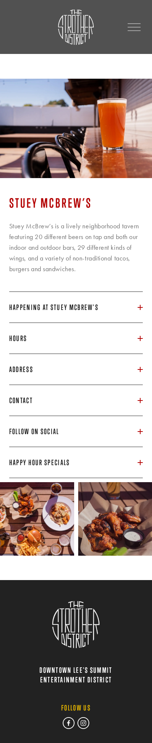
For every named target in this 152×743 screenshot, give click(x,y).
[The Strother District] (83, 723)
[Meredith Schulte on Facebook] (69, 723)
